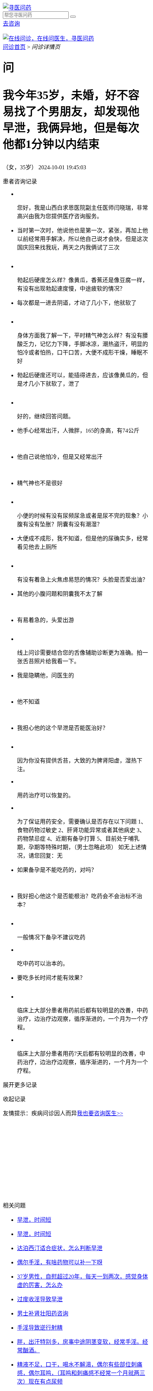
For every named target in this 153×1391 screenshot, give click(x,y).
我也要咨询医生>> (100, 1113)
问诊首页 (14, 47)
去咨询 (11, 24)
